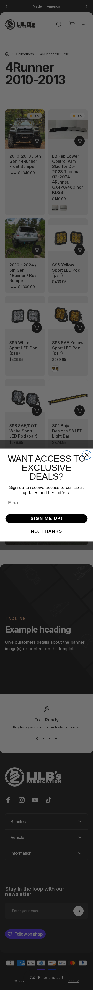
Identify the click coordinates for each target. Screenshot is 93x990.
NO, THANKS (46, 531)
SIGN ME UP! (46, 518)
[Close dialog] (86, 455)
